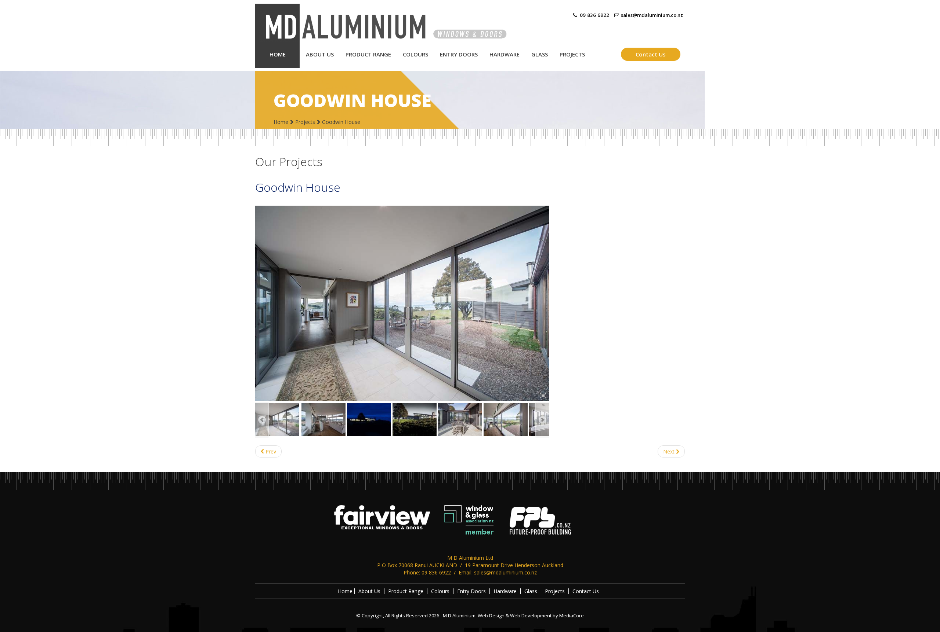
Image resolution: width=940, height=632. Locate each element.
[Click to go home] (396, 23)
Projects (305, 121)
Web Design (491, 615)
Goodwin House (297, 187)
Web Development (531, 615)
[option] (402, 303)
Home (281, 121)
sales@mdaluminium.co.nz (652, 15)
